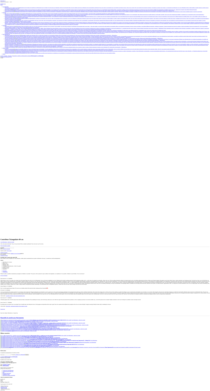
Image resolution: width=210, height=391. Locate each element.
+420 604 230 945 (5, 365)
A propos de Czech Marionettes (8, 370)
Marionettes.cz (2, 0)
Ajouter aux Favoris (3, 252)
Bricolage (4, 12)
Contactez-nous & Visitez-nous (8, 371)
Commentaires (5, 271)
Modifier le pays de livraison (15, 253)
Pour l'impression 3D (6, 34)
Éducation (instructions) (7, 373)
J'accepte (18, 354)
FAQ (3, 372)
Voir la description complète (5, 245)
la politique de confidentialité (20, 354)
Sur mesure (5, 25)
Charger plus (2, 309)
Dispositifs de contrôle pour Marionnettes (19, 55)
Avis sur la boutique (3, 275)
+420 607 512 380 (6, 364)
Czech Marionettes (53, 326)
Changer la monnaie (6, 248)
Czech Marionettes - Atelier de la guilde (7, 242)
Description (5, 270)
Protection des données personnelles (9, 375)
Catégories (6, 55)
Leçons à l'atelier (5, 48)
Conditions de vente (6, 374)
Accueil (1, 55)
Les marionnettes (5, 6)
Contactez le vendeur (4, 255)
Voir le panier (9, 250)
